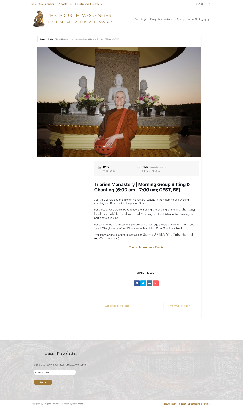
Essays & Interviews (161, 19)
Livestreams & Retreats (88, 4)
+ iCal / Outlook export (179, 305)
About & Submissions (44, 4)
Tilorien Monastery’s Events (146, 247)
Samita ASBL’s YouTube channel (168, 234)
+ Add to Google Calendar (116, 305)
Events (50, 39)
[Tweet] (143, 283)
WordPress (77, 403)
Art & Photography (198, 19)
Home (42, 39)
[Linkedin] (149, 283)
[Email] (156, 283)
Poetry (180, 19)
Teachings (140, 19)
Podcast (182, 403)
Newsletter (65, 4)
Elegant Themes (51, 403)
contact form (179, 224)
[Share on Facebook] (137, 283)
